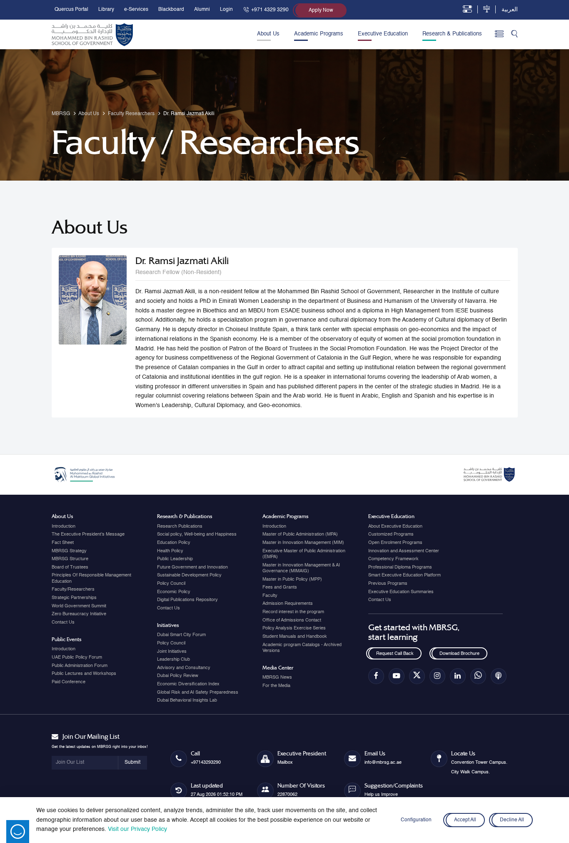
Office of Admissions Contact (291, 620)
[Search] (514, 35)
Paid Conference (68, 681)
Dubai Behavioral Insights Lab (187, 700)
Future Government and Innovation (192, 567)
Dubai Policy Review (177, 675)
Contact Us (63, 622)
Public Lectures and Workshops (84, 673)
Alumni (202, 9)
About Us (268, 34)
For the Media (276, 685)
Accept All (465, 820)
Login (226, 9)
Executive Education (383, 34)
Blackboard (171, 9)
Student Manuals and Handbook (294, 636)
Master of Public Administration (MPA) (300, 534)
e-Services (136, 9)
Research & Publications (452, 34)
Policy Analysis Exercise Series (294, 628)
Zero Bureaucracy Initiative (79, 614)
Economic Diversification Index (188, 684)
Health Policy (170, 551)
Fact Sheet (63, 542)
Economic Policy (173, 591)
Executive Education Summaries (401, 591)
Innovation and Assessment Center (403, 551)
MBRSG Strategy (69, 551)
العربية (510, 10)
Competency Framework (393, 558)
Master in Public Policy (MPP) (292, 579)
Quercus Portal (71, 9)
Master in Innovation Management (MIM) (303, 542)
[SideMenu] (499, 34)
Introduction (63, 526)
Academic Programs (318, 34)
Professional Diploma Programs (400, 567)
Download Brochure (459, 654)
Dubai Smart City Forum (181, 634)
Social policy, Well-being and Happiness (197, 534)
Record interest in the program (293, 611)
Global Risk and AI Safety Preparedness (197, 692)
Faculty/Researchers (73, 589)
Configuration (416, 820)
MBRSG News (277, 677)
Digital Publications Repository (187, 599)
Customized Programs (391, 534)
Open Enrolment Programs (395, 542)
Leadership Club (173, 659)
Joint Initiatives (172, 651)
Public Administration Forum (79, 665)
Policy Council (171, 583)
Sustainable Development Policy (189, 575)
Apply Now (321, 10)
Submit (132, 762)
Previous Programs (387, 583)
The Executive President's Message (88, 534)
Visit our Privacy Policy (137, 829)
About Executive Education (395, 526)
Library (106, 9)
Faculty (269, 595)
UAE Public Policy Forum (77, 657)
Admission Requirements (287, 603)
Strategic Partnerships (74, 597)
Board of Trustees (70, 567)
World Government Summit (79, 606)
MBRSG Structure (70, 558)
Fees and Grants (279, 587)
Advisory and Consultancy (183, 667)
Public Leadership (175, 558)
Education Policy (173, 542)
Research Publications (179, 526)
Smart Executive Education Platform (404, 575)
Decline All (512, 820)
